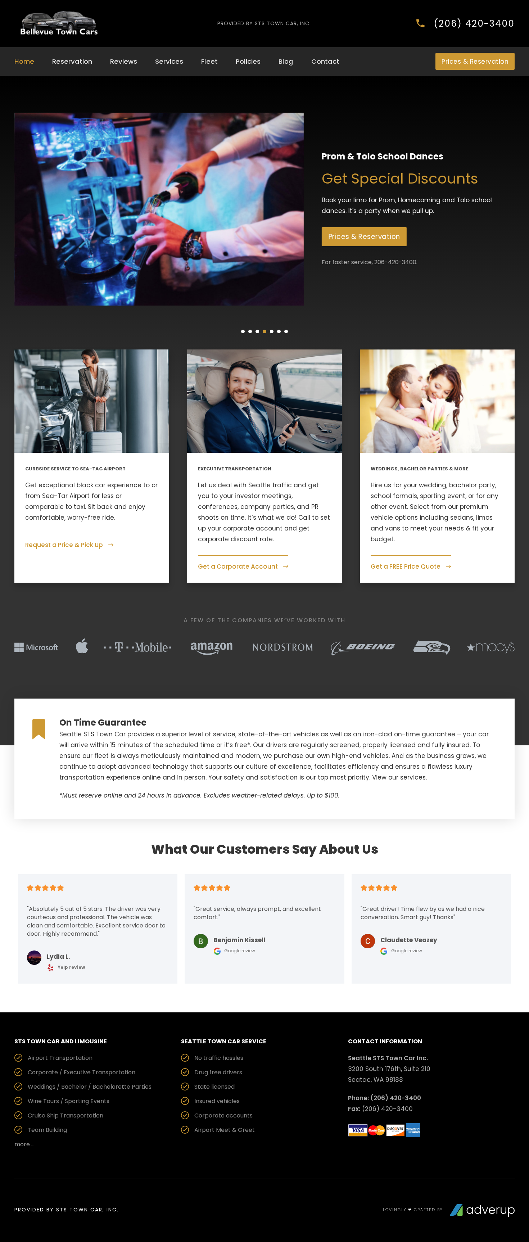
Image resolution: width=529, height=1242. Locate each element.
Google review (239, 951)
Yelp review (70, 967)
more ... (24, 1144)
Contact (325, 61)
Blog (286, 61)
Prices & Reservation (475, 61)
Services (169, 61)
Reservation (72, 61)
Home (24, 61)
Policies (248, 61)
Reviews (123, 61)
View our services (399, 777)
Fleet (209, 61)
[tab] (243, 331)
